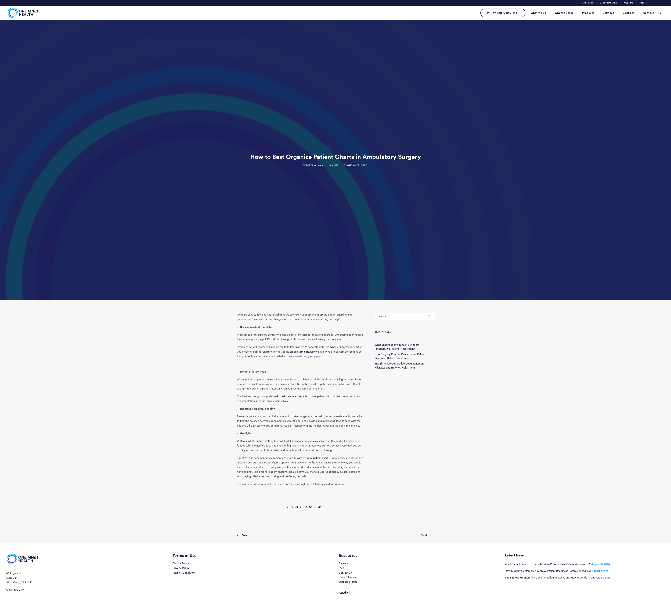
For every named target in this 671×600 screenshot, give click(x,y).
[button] (661, 13)
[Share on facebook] (283, 507)
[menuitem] (588, 3)
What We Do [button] (539, 13)
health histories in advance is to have (294, 396)
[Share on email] (319, 507)
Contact (648, 13)
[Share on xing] (315, 507)
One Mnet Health (358, 165)
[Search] (404, 316)
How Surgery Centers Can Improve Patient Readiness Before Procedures (548, 571)
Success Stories (348, 582)
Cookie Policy (180, 563)
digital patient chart (316, 458)
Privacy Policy (180, 568)
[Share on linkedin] (301, 507)
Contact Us (345, 573)
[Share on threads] (292, 507)
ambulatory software (302, 352)
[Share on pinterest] (296, 507)
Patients (643, 3)
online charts (256, 356)
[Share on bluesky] (310, 507)
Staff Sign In (587, 3)
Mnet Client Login (608, 3)
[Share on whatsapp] (306, 507)
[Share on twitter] (287, 507)
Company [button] (629, 13)
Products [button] (588, 13)
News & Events (347, 577)
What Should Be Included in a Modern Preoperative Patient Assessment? (548, 564)
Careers (343, 563)
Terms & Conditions (184, 573)
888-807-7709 (17, 590)
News (335, 165)
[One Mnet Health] (22, 13)
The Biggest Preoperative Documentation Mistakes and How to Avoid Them (550, 577)
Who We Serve (564, 13)
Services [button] (608, 13)
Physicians (628, 3)
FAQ (341, 568)
